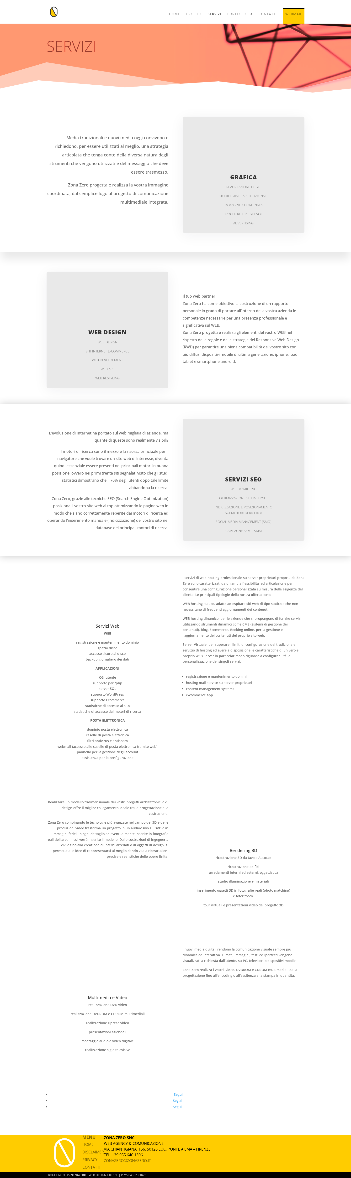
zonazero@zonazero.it (127, 1160)
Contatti (268, 14)
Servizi (214, 14)
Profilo (194, 14)
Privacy (89, 1159)
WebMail (293, 14)
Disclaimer (93, 1152)
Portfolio (237, 14)
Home (174, 14)
